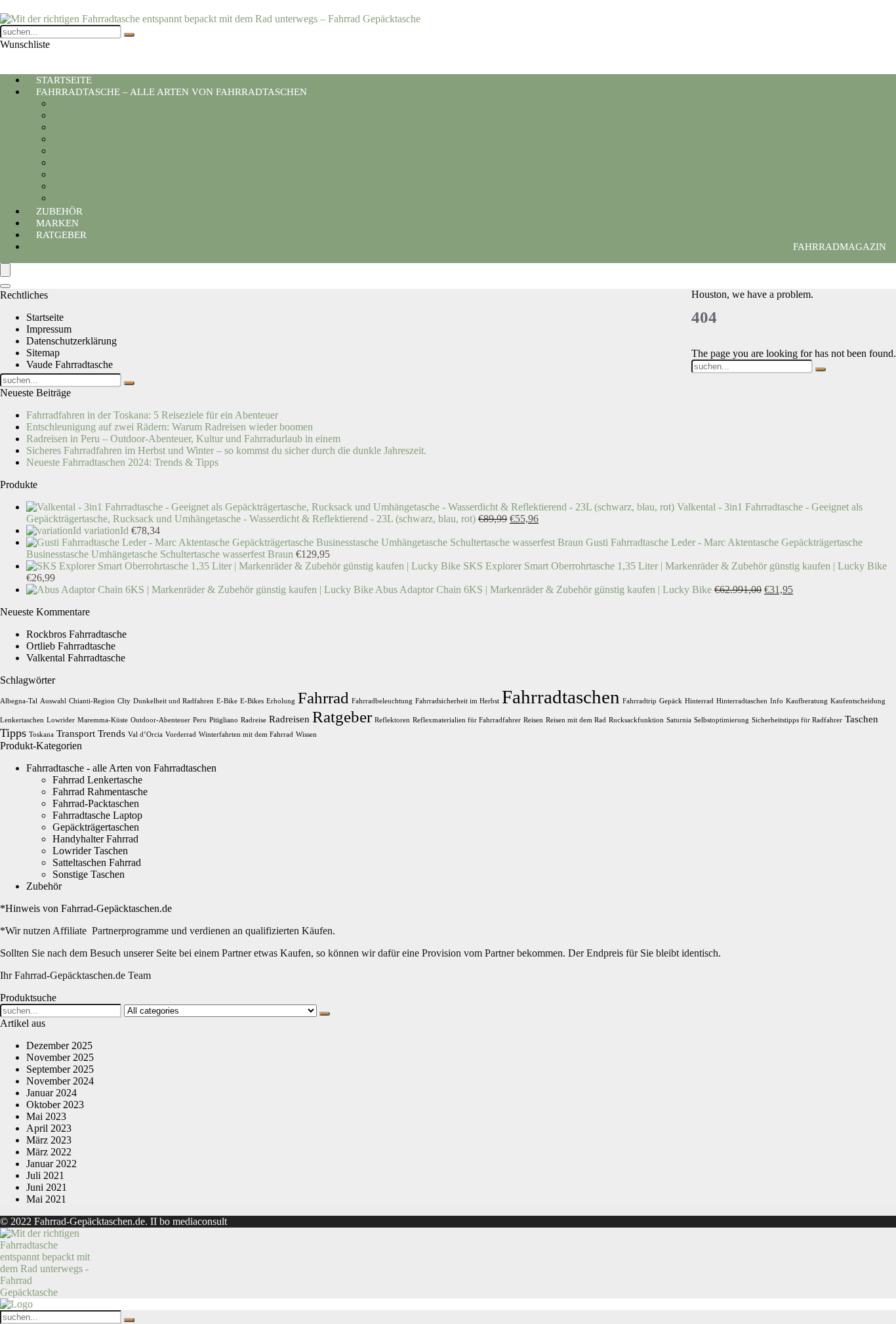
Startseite (45, 317)
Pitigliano (223, 720)
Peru (200, 720)
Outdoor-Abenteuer (160, 720)
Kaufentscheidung (858, 701)
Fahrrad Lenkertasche (97, 162)
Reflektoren (392, 720)
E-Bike (226, 701)
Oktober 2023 (55, 1104)
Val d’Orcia (145, 734)
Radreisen (289, 718)
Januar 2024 (51, 1092)
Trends (111, 733)
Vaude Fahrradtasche (69, 364)
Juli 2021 (45, 1175)
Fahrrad (323, 698)
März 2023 (48, 1140)
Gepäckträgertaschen (95, 150)
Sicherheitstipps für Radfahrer (797, 720)
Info (776, 701)
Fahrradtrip (639, 701)
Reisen (533, 720)
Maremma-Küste (102, 720)
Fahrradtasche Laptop (97, 138)
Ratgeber (61, 235)
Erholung (280, 701)
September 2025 (60, 1069)
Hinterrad (699, 701)
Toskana (41, 734)
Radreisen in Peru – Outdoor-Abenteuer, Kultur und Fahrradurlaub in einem (183, 438)
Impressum (48, 329)
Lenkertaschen (22, 720)
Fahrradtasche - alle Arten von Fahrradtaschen (121, 768)
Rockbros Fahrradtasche (76, 634)
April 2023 (48, 1128)
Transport (75, 733)
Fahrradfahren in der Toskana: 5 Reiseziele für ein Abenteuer (152, 415)
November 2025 (60, 1057)
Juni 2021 (46, 1187)
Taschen (861, 718)
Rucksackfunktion (636, 720)
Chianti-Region (92, 701)
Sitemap (43, 352)
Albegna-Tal (18, 701)
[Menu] (5, 270)
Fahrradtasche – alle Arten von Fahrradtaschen (171, 92)
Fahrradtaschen (561, 696)
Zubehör (44, 886)
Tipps (13, 732)
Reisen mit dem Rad (576, 720)
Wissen (306, 734)
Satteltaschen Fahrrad (96, 115)
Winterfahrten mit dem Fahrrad (246, 734)
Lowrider (61, 720)
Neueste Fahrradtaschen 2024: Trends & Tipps (122, 462)
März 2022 (48, 1151)
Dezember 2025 (59, 1045)
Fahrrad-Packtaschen (95, 127)
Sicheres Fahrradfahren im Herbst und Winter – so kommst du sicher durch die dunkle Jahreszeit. (226, 450)
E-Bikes (252, 701)
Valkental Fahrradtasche (75, 657)
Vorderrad (180, 734)
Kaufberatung (807, 701)
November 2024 (60, 1080)
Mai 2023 (46, 1116)
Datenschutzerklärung (71, 340)
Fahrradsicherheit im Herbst (457, 701)
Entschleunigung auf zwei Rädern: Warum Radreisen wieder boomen (169, 426)
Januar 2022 (51, 1163)
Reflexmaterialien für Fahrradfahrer (467, 720)
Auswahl (53, 701)
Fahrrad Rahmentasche (100, 186)
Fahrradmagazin (839, 246)
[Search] (5, 286)
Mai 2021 (46, 1199)
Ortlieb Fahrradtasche (70, 646)
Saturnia (678, 720)
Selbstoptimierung (721, 720)
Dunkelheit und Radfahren (173, 701)
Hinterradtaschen (741, 701)
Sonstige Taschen (88, 874)
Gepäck (670, 701)
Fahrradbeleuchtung (382, 701)
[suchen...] (129, 35)
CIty (124, 701)
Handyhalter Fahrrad (95, 103)
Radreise (253, 720)
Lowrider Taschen (90, 174)
